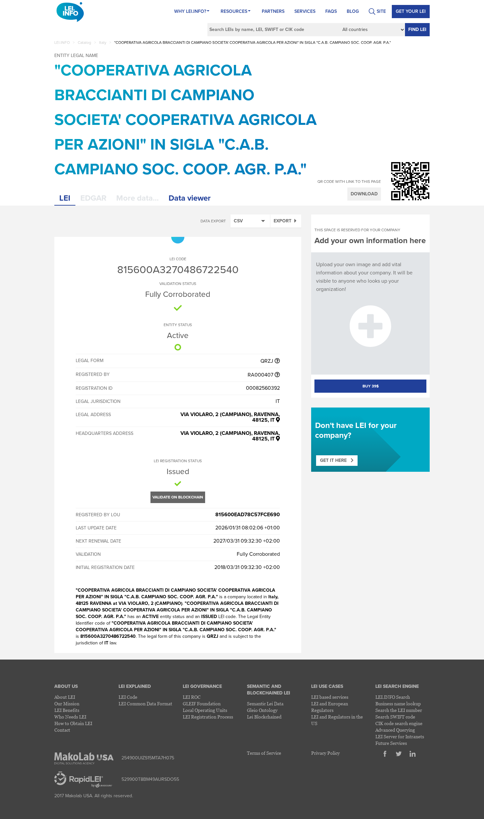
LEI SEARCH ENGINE (397, 686)
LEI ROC (192, 697)
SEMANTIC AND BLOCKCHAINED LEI (268, 690)
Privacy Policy (325, 753)
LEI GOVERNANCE (202, 686)
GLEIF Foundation (202, 703)
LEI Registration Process (208, 717)
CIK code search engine (398, 723)
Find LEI (417, 29)
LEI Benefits (66, 710)
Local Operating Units (205, 710)
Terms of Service (264, 753)
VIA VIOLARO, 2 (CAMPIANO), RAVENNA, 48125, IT (230, 417)
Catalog (84, 42)
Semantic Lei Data (265, 703)
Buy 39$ (371, 386)
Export (282, 221)
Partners (273, 11)
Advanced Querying (395, 730)
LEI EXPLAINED (135, 686)
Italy (102, 42)
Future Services (391, 743)
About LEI (64, 697)
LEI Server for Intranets (399, 736)
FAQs (331, 11)
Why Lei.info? (190, 11)
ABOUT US (66, 686)
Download (364, 194)
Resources (234, 11)
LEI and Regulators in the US (337, 720)
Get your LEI (411, 11)
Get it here (335, 460)
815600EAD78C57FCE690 (247, 514)
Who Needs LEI (70, 717)
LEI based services (329, 697)
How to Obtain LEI (73, 723)
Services (304, 11)
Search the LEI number (398, 710)
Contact (62, 730)
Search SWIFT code (395, 717)
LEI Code (128, 697)
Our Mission (66, 703)
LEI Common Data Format (145, 703)
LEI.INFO (62, 42)
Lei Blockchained (264, 717)
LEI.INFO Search (392, 697)
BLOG (353, 11)
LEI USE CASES (327, 686)
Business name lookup (398, 703)
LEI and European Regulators (329, 707)
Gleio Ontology (262, 710)
